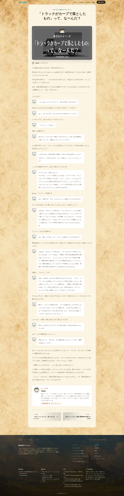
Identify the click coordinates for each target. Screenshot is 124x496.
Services (88, 2)
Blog (93, 2)
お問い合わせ (101, 2)
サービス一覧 (76, 448)
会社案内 (97, 448)
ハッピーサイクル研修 (78, 453)
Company (81, 2)
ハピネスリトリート (77, 458)
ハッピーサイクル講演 (78, 450)
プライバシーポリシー (100, 458)
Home (75, 2)
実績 (96, 450)
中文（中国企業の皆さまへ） (80, 461)
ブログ (96, 453)
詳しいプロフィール (55, 403)
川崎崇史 (37, 63)
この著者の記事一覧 (45, 403)
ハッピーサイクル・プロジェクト (81, 456)
